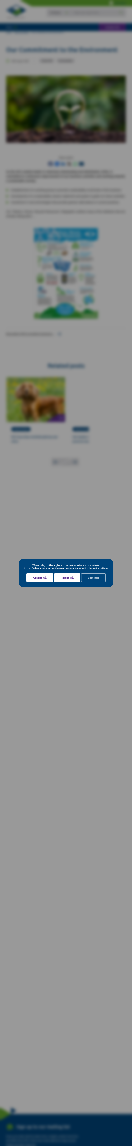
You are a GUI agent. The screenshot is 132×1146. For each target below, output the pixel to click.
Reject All (67, 577)
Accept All (40, 577)
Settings (93, 577)
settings (104, 568)
